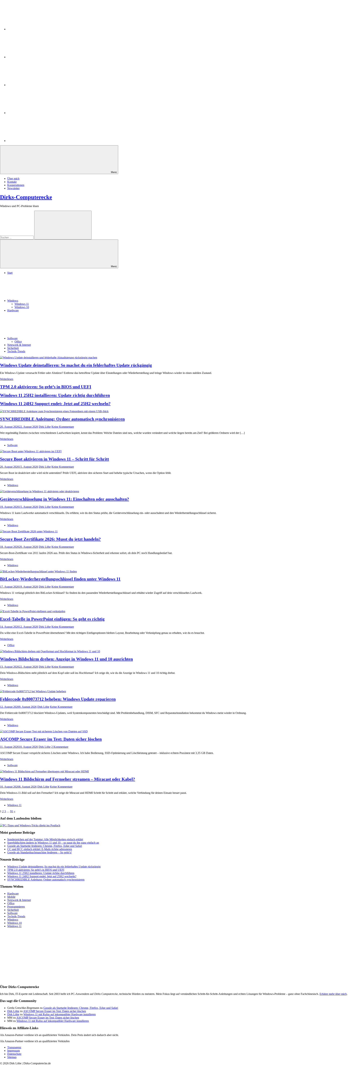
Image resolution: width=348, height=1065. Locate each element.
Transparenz (14, 1047)
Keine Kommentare (62, 426)
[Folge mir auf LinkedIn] (34, 29)
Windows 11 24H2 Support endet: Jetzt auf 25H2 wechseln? (55, 403)
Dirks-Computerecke (26, 197)
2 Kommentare (59, 746)
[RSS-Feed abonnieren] (34, 140)
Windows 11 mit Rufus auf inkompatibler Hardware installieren (59, 1014)
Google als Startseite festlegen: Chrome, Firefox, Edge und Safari (44, 845)
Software (12, 338)
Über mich (13, 178)
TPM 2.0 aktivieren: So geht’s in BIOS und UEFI (45, 386)
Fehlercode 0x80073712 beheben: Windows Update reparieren (58, 699)
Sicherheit (13, 348)
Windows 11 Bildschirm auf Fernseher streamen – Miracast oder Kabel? (67, 779)
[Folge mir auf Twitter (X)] (34, 57)
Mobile (11, 896)
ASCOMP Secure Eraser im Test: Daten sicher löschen (51, 739)
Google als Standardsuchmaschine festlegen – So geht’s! (39, 852)
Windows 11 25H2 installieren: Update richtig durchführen (55, 395)
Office (18, 341)
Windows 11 (21, 303)
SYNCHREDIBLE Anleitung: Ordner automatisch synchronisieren (62, 419)
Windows (12, 300)
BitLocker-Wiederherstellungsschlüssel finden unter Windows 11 (60, 579)
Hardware (13, 310)
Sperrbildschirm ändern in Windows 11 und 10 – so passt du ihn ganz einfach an (53, 842)
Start (10, 272)
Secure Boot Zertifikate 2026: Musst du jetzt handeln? (50, 539)
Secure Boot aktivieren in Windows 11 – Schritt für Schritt (54, 459)
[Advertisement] (109, 956)
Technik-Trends (16, 351)
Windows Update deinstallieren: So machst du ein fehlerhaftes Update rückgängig (76, 365)
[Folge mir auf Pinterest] (34, 84)
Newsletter (13, 188)
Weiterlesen (6, 379)
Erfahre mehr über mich (333, 993)
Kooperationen (15, 185)
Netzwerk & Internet (19, 344)
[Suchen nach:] (17, 237)
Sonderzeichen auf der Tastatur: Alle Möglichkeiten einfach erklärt (45, 839)
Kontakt (11, 181)
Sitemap (11, 1057)
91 (11, 811)
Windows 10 (21, 307)
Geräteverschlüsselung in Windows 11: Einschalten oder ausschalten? (64, 499)
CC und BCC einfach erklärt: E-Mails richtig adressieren (39, 849)
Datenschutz (14, 1053)
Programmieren (16, 906)
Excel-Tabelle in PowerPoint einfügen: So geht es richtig (52, 619)
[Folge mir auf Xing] (34, 112)
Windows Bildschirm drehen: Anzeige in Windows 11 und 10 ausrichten (66, 659)
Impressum (13, 1050)
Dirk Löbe (45, 426)
